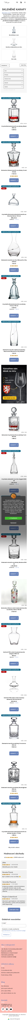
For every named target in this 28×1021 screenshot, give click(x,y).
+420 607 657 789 (6, 1006)
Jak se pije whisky (6, 990)
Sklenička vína (6, 13)
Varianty (13, 136)
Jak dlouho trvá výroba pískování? (11, 949)
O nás (2, 967)
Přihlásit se (6, 934)
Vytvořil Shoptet (15, 1019)
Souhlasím (14, 518)
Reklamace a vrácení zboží (9, 953)
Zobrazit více (13, 910)
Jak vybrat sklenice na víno (8, 993)
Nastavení (13, 523)
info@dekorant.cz (6, 1004)
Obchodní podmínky (7, 955)
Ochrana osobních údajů (8, 957)
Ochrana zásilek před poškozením (10, 972)
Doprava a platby (6, 951)
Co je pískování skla (6, 970)
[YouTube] (11, 1009)
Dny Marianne (5, 986)
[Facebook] (3, 1009)
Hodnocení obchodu (14, 853)
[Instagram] (7, 1009)
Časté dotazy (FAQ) (6, 975)
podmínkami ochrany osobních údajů (14, 930)
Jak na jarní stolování (7, 988)
